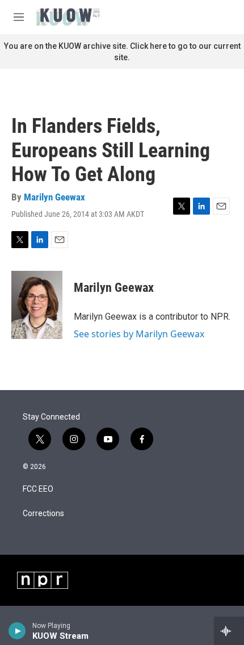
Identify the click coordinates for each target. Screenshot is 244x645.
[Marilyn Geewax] (36, 305)
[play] (17, 630)
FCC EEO (38, 489)
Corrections (43, 513)
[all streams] (229, 631)
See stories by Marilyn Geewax (139, 334)
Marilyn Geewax (54, 197)
